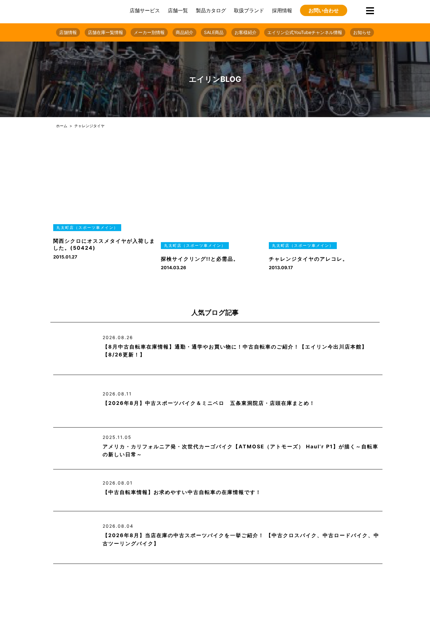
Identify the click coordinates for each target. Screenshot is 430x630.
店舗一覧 (178, 10)
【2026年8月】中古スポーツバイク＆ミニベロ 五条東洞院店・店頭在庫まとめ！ (209, 403)
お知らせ (362, 32)
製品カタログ (211, 10)
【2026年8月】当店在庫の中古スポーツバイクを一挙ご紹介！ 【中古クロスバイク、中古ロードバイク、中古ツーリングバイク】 (241, 539)
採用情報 (282, 10)
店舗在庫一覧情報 (105, 32)
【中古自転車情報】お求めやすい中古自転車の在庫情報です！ (182, 492)
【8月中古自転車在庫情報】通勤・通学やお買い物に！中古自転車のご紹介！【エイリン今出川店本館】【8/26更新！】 (235, 350)
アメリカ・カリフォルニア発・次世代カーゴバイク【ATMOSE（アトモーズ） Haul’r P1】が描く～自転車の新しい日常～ (240, 450)
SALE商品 (213, 32)
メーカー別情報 (149, 32)
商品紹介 (184, 32)
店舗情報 (68, 32)
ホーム (61, 125)
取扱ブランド (249, 10)
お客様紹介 (246, 32)
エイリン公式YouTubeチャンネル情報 (304, 32)
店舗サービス (145, 10)
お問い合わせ (323, 10)
